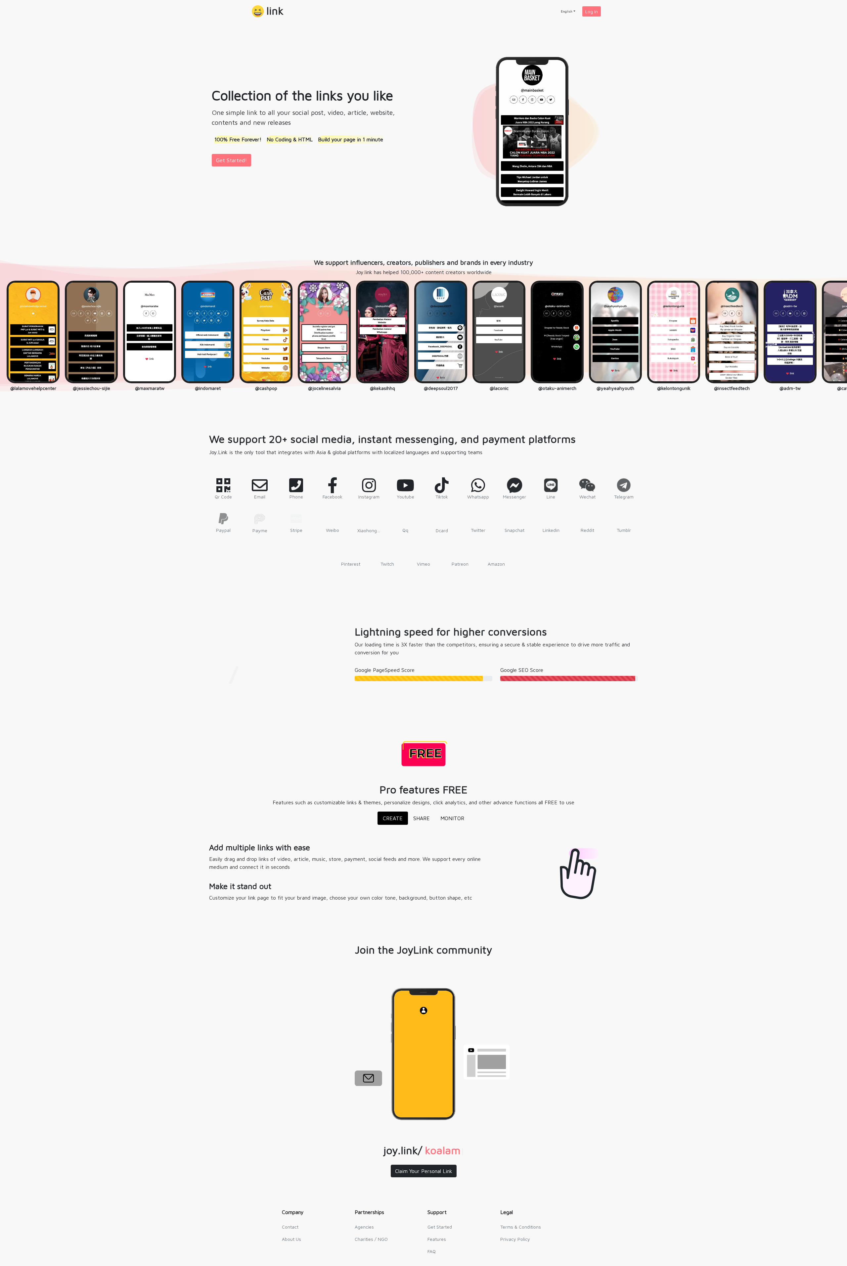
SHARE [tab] (421, 818)
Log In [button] (591, 11)
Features (436, 1239)
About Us (291, 1239)
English (566, 11)
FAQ (431, 1251)
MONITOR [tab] (452, 818)
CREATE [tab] (393, 818)
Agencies (364, 1227)
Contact (290, 1227)
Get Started (439, 1227)
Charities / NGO (371, 1239)
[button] (267, 11)
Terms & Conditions (520, 1227)
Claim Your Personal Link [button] (423, 1171)
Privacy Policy (515, 1239)
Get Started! (231, 160)
